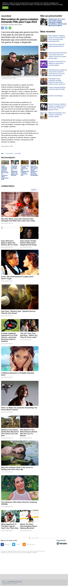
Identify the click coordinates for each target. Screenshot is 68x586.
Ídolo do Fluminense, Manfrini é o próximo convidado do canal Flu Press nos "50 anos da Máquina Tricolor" (57, 106)
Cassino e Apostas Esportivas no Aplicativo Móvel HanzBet (56, 88)
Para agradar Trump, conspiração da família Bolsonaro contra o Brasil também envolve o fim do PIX (56, 81)
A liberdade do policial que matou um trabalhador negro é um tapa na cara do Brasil (14, 170)
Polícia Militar (18, 153)
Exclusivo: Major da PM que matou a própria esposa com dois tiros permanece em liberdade (34, 170)
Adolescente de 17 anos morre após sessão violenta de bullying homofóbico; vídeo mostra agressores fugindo (57, 22)
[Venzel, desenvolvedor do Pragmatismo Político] (62, 543)
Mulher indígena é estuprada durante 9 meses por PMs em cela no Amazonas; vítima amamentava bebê (4, 172)
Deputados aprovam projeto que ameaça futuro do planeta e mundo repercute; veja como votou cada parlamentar (57, 72)
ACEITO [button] (5, 7)
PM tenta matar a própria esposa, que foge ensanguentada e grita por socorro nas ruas (25, 170)
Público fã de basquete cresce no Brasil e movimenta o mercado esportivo (57, 114)
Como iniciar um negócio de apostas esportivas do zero (56, 45)
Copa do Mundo (6, 16)
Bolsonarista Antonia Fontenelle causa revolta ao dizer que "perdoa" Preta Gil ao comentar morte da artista (57, 55)
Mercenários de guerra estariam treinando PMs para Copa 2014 (19, 20)
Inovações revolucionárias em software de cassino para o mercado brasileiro (56, 63)
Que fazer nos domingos (55, 96)
